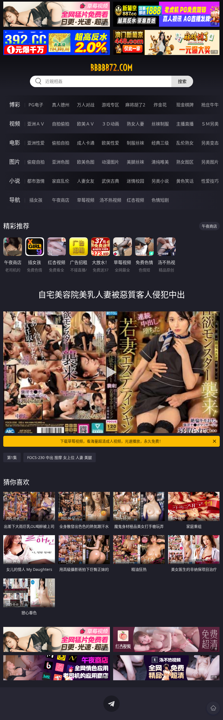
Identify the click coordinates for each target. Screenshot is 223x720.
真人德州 (60, 105)
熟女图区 (185, 162)
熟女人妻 (135, 124)
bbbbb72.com (111, 67)
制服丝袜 (135, 143)
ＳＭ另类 (210, 124)
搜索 (182, 81)
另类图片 (210, 162)
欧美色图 (85, 162)
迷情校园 (135, 181)
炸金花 (160, 105)
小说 (14, 181)
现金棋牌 (185, 105)
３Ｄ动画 (110, 124)
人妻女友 (85, 181)
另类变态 (210, 143)
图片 (14, 162)
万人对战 (85, 105)
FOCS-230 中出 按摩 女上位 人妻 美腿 (59, 457)
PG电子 (36, 105)
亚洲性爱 (36, 143)
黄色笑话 (185, 181)
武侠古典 (110, 181)
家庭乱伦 (60, 181)
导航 (14, 200)
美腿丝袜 (135, 162)
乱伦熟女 (185, 143)
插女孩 (35, 200)
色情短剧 (160, 200)
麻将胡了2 (135, 105)
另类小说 (160, 181)
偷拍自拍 (60, 143)
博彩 (14, 104)
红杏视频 (135, 200)
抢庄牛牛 (210, 105)
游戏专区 (110, 105)
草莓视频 (85, 200)
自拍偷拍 (60, 124)
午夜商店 (60, 200)
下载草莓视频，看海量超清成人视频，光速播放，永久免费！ (111, 441)
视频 (14, 123)
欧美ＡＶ (85, 124)
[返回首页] (213, 708)
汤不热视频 (110, 200)
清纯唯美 (160, 162)
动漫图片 (110, 162)
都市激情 (36, 181)
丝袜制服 (160, 124)
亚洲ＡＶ (36, 124)
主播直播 (185, 124)
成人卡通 (85, 143)
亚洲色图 (60, 162)
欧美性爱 (110, 143)
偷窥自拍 (36, 162)
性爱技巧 (210, 181)
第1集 (12, 457)
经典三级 (160, 143)
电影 (14, 142)
